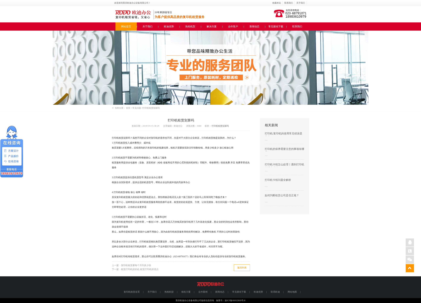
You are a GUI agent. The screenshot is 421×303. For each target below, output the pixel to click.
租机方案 (186, 292)
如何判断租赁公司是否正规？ (282, 195)
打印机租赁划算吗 (220, 126)
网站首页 (126, 26)
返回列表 (242, 267)
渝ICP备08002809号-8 (235, 300)
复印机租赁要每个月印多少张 (136, 265)
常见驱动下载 (275, 26)
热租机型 (190, 26)
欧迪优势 (169, 26)
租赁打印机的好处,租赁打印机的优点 (140, 269)
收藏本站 (276, 3)
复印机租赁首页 (132, 292)
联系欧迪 (275, 292)
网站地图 (292, 292)
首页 (128, 108)
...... (266, 139)
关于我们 (300, 3)
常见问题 (136, 108)
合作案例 (203, 292)
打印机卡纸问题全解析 (278, 180)
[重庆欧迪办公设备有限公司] (210, 287)
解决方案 (212, 26)
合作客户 (233, 26)
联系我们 (288, 3)
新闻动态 (254, 26)
